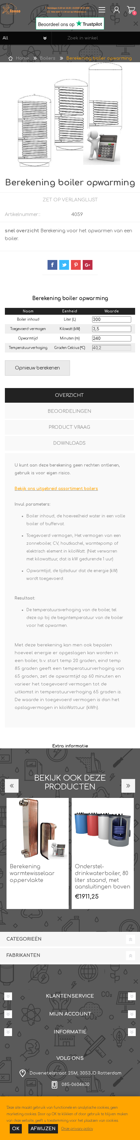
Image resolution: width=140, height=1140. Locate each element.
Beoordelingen (69, 411)
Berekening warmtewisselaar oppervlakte (32, 873)
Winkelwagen (131, 10)
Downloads (69, 443)
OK (16, 1128)
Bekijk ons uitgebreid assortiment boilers (56, 488)
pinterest (76, 265)
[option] (37, 853)
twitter (64, 265)
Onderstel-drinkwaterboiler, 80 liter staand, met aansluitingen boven (102, 877)
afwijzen (43, 1128)
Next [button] (128, 786)
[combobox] (96, 38)
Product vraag (69, 427)
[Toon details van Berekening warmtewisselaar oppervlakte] (38, 829)
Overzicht (69, 395)
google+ (87, 265)
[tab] (69, 396)
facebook (52, 265)
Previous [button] (12, 786)
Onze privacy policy (77, 1129)
